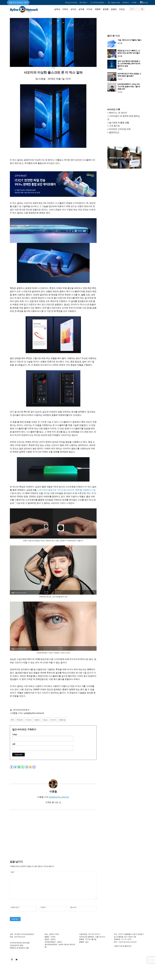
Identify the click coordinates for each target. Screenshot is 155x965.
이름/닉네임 (15, 907)
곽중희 (98, 9)
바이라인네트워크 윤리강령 (19, 943)
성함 (13, 744)
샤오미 (53, 720)
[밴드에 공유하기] (23, 767)
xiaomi (20, 720)
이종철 (42, 78)
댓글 (13, 872)
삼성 (45, 720)
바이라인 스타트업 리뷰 (120, 129)
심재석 (57, 9)
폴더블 (62, 720)
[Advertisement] (53, 838)
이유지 (65, 9)
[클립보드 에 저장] (34, 767)
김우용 (81, 9)
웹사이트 (73, 907)
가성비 (29, 720)
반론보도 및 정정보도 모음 (19, 948)
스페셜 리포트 (115, 2)
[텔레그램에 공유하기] (27, 767)
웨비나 (127, 2)
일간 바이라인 (72, 2)
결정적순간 (114, 132)
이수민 (89, 9)
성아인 (73, 9)
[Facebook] (12, 959)
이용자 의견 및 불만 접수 (123, 946)
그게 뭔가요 (114, 126)
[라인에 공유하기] (19, 767)
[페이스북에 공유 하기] (12, 767)
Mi (12, 720)
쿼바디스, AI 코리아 (118, 112)
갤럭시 (37, 720)
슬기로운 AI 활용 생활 (119, 122)
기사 (53, 68)
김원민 (114, 9)
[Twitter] (17, 959)
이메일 (15, 735)
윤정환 (106, 9)
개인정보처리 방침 (16, 945)
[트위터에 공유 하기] (15, 767)
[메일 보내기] (30, 767)
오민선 (122, 9)
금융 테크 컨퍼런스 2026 (18, 2)
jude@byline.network (59, 797)
